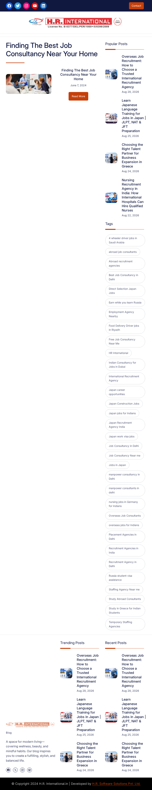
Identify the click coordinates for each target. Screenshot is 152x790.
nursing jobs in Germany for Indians (123, 503)
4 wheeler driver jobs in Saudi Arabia (123, 240)
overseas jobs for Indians (124, 525)
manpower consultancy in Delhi (124, 476)
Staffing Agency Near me (124, 589)
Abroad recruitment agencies (121, 263)
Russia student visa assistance (120, 577)
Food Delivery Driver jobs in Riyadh (124, 327)
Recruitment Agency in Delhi (122, 564)
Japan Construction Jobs (124, 403)
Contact (136, 5)
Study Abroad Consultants (125, 598)
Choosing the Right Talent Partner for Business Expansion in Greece (132, 155)
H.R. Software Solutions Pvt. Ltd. (116, 784)
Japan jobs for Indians (122, 413)
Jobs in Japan (117, 465)
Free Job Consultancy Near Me (122, 341)
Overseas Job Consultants (125, 515)
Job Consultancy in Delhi (124, 445)
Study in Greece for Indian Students (125, 610)
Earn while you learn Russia (125, 302)
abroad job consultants (123, 251)
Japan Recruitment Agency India (120, 424)
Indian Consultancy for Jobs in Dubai (122, 364)
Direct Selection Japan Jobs (122, 290)
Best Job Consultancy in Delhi (123, 277)
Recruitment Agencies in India (123, 550)
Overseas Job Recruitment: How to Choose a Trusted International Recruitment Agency (133, 72)
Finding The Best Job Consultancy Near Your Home (78, 74)
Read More (80, 97)
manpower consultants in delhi (124, 490)
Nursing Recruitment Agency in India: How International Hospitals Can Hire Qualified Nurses (133, 195)
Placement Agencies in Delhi (122, 536)
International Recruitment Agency (124, 378)
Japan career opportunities (117, 391)
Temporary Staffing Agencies (120, 624)
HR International (118, 352)
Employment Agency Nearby (121, 314)
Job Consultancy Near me (124, 455)
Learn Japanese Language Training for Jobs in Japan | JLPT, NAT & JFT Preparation (134, 115)
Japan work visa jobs (121, 436)
